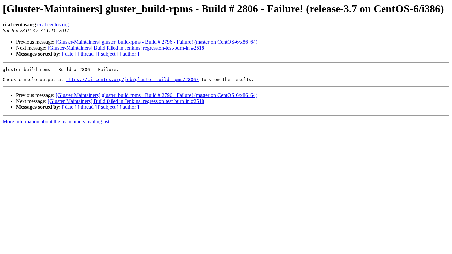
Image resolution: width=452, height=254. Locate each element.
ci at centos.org (53, 24)
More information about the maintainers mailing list (56, 121)
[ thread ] (87, 54)
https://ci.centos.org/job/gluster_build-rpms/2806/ (132, 79)
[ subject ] (108, 54)
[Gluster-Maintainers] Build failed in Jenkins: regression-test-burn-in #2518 (126, 48)
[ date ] (69, 54)
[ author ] (129, 54)
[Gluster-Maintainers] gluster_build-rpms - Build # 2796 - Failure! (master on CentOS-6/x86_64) (156, 42)
